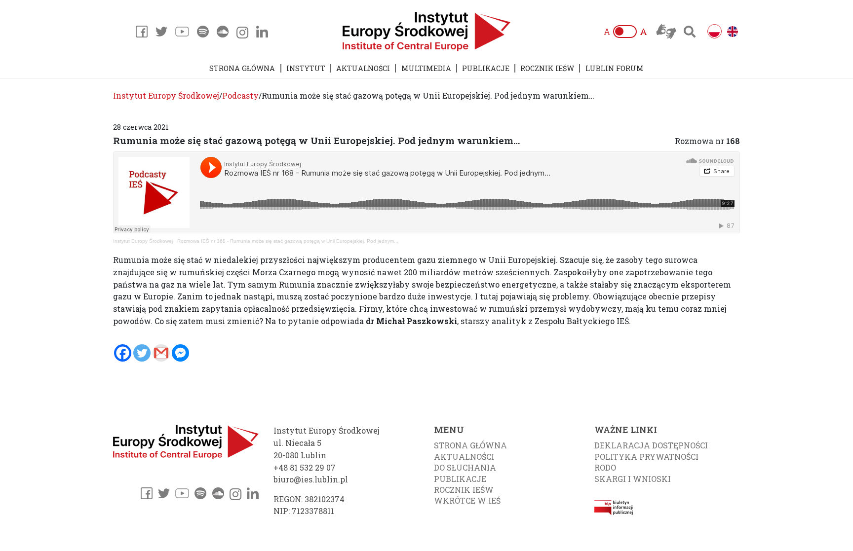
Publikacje (485, 68)
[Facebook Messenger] (180, 353)
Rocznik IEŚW (547, 68)
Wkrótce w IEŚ (467, 500)
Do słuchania (465, 467)
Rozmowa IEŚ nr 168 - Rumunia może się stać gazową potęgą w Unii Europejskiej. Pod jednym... (287, 241)
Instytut (305, 68)
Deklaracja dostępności (651, 445)
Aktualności (363, 68)
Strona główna (242, 68)
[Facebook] (122, 353)
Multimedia (426, 68)
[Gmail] (161, 353)
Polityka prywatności (646, 456)
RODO (605, 467)
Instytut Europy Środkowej (143, 241)
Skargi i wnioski (632, 479)
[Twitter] (142, 353)
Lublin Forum (614, 68)
